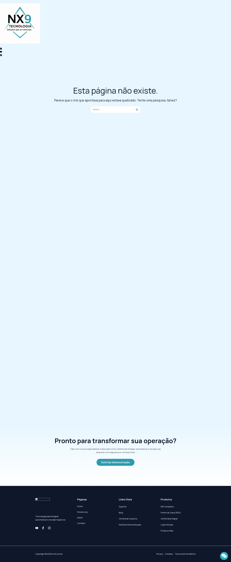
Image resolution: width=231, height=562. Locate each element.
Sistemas (18, 63)
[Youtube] (36, 527)
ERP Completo (167, 506)
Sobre (80, 517)
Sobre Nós (80, 63)
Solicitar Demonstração (130, 524)
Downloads (95, 63)
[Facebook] (43, 527)
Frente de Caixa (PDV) (171, 512)
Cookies (169, 553)
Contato (110, 63)
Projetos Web (167, 530)
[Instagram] (49, 527)
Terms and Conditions (185, 553)
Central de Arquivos (128, 518)
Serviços (32, 63)
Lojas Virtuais (167, 524)
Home (5, 63)
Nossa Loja (64, 63)
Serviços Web (47, 63)
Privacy (159, 553)
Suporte (122, 506)
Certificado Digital (169, 518)
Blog (121, 512)
